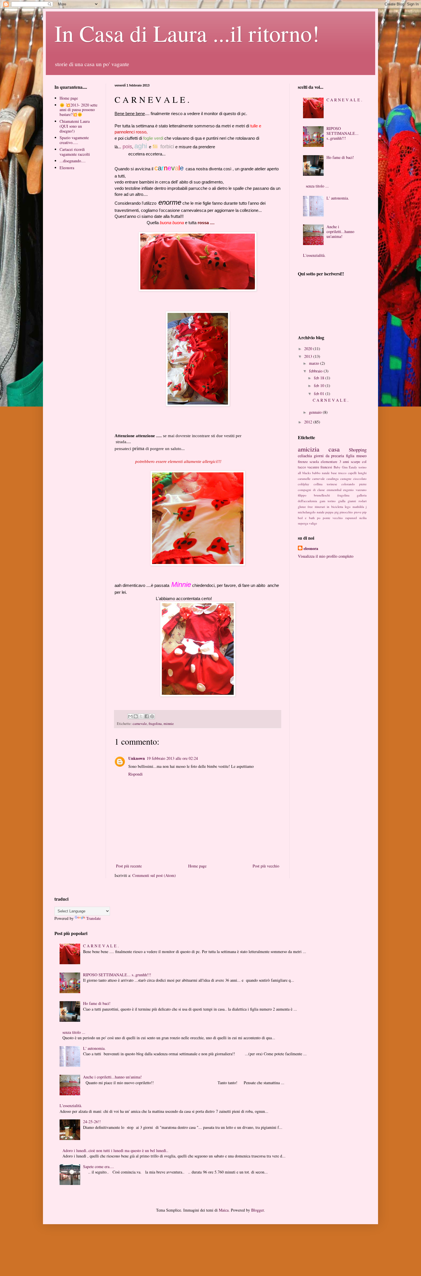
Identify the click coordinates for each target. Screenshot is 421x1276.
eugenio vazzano (355, 490)
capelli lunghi (357, 473)
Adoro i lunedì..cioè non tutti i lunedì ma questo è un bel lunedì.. (115, 1150)
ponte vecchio (333, 518)
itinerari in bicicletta (329, 506)
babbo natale (321, 473)
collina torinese (325, 484)
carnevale (140, 723)
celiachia (305, 455)
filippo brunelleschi (314, 495)
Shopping (358, 449)
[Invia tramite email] (130, 716)
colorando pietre (354, 484)
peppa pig (332, 512)
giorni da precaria (329, 455)
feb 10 (319, 385)
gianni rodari (357, 501)
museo (361, 455)
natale (320, 512)
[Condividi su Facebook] (146, 716)
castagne (345, 478)
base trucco (339, 473)
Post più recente (129, 866)
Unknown (136, 758)
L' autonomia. (337, 198)
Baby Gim (341, 467)
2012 (308, 422)
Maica (224, 1210)
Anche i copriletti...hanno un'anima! (340, 231)
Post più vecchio (266, 866)
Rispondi (135, 774)
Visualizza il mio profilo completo (325, 556)
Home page (197, 866)
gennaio (316, 412)
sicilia (363, 518)
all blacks (304, 473)
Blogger (257, 1210)
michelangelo (307, 512)
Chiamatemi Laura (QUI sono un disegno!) (75, 126)
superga (303, 523)
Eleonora (67, 167)
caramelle (304, 478)
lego (348, 506)
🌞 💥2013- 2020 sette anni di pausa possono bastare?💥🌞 (78, 109)
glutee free (305, 506)
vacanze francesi (320, 467)
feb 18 (319, 377)
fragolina (155, 723)
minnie (169, 723)
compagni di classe (311, 490)
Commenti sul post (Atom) (154, 875)
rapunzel (351, 518)
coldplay (303, 484)
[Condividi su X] (141, 716)
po (318, 518)
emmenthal (334, 490)
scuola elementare (323, 461)
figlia (350, 455)
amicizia (308, 449)
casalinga (332, 478)
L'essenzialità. (314, 255)
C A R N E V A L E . (344, 99)
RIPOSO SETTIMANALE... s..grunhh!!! (342, 133)
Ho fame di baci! (340, 157)
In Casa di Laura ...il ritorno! (187, 33)
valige (313, 523)
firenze (303, 461)
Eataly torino (358, 467)
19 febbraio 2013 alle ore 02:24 (172, 758)
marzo (314, 363)
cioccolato (360, 478)
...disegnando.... (73, 160)
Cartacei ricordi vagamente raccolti (75, 152)
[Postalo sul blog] (136, 716)
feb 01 (319, 393)
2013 (308, 356)
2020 (308, 348)
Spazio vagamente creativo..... (74, 140)
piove (357, 512)
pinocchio (346, 512)
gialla (341, 501)
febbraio (316, 371)
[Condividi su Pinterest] (152, 716)
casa (334, 449)
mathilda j (360, 506)
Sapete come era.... (98, 1166)
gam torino (328, 501)
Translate (93, 918)
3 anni (344, 461)
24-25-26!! (92, 1121)
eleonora (311, 548)
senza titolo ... (317, 186)
